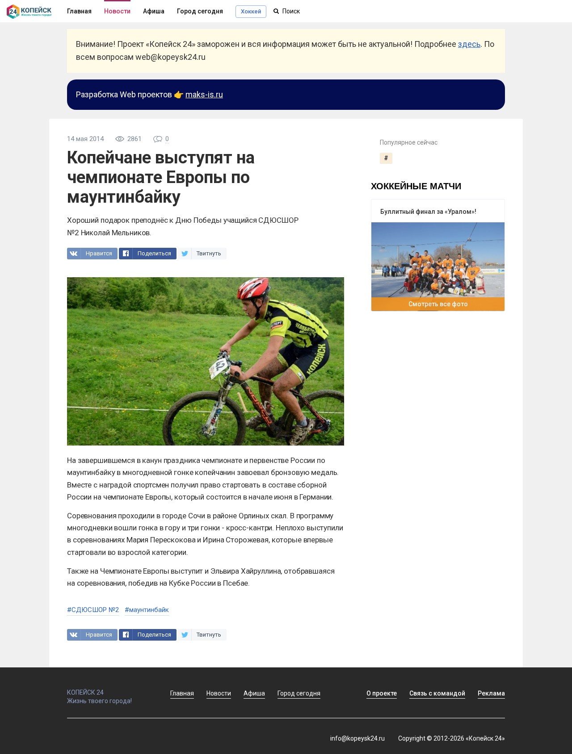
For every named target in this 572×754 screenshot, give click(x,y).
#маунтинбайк (147, 610)
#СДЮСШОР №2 (93, 610)
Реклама (491, 693)
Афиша (153, 11)
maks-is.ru (204, 94)
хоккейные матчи (416, 185)
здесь (469, 44)
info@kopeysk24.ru (357, 738)
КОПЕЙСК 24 (85, 692)
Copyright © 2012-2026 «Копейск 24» (451, 738)
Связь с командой (437, 693)
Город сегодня (200, 11)
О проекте (381, 693)
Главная (182, 693)
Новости (117, 11)
